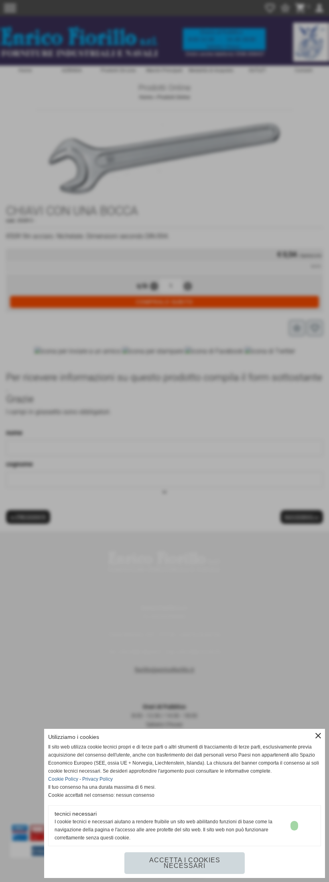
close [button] (318, 735)
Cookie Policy (63, 779)
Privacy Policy (97, 779)
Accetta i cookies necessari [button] (184, 863)
